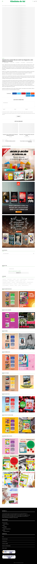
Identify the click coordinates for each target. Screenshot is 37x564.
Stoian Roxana (6, 62)
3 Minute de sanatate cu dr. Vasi (23, 283)
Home (3, 5)
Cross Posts (11, 285)
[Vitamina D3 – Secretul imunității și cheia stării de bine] (26, 128)
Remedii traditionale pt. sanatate (21, 282)
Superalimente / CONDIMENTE (6, 282)
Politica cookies (4, 548)
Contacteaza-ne (4, 541)
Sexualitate (4, 279)
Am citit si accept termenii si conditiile (15, 271)
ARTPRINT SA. (26, 516)
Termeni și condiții (5, 543)
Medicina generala (11, 280)
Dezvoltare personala (23, 279)
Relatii (18, 279)
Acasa (3, 536)
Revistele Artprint (5, 538)
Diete (24, 280)
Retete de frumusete (31, 279)
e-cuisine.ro (5, 526)
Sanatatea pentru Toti (25, 285)
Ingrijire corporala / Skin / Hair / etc (7, 283)
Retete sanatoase (5, 280)
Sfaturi (21, 280)
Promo (16, 285)
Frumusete (15, 283)
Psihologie (13, 282)
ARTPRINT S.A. (25, 513)
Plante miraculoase (30, 282)
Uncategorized (9, 279)
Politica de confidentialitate (6, 545)
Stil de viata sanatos (5, 285)
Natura (30, 283)
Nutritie (19, 285)
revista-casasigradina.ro (7, 528)
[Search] (32, 1)
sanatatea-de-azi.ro (6, 531)
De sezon (14, 279)
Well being (17, 280)
